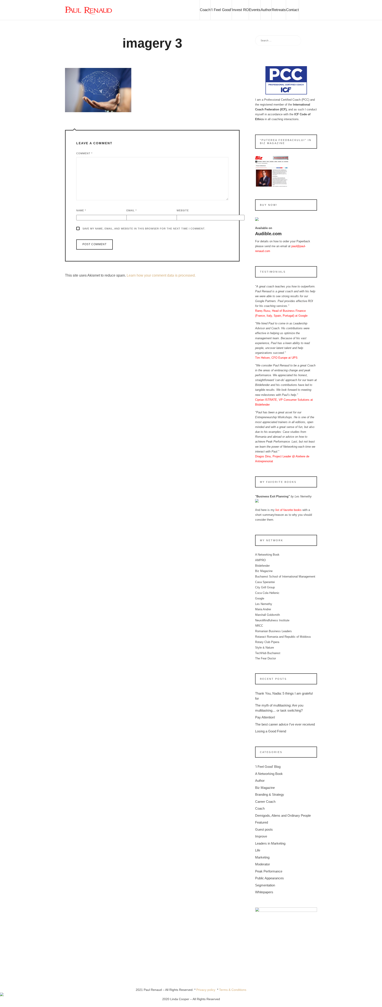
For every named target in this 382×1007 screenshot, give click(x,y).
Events (254, 10)
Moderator (262, 864)
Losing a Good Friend (270, 731)
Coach (205, 10)
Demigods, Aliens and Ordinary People (283, 815)
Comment (84, 153)
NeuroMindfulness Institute (272, 620)
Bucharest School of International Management (285, 576)
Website (183, 210)
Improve (261, 836)
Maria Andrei (263, 609)
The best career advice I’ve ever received (285, 724)
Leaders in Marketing (270, 843)
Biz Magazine (264, 571)
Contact (292, 10)
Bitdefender (262, 565)
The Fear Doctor (265, 658)
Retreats (279, 10)
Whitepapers (264, 892)
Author (266, 10)
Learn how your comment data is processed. (161, 275)
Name (81, 210)
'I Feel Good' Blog (268, 766)
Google (259, 598)
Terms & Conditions (232, 990)
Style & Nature (264, 647)
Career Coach (265, 801)
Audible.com (268, 233)
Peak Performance (268, 871)
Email (131, 210)
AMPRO (260, 560)
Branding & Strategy (269, 794)
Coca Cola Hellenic (267, 593)
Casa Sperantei (265, 582)
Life (257, 850)
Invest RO (240, 10)
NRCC (259, 625)
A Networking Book (267, 554)
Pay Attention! (265, 717)
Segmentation (265, 885)
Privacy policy (206, 990)
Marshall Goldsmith (267, 614)
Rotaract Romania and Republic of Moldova (283, 636)
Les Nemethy (263, 604)
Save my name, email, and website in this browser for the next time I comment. (143, 228)
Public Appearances (269, 878)
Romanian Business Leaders (273, 631)
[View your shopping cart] (308, 10)
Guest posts (264, 829)
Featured (261, 822)
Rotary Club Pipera (267, 642)
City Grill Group (265, 587)
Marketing (262, 857)
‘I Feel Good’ (221, 10)
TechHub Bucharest (267, 653)
